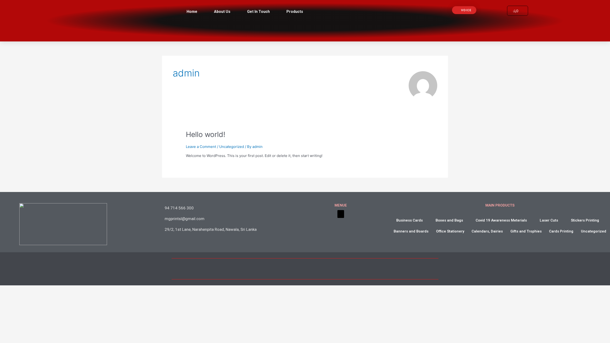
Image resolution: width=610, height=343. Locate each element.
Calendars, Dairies (487, 231)
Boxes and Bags (449, 220)
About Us (222, 11)
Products (294, 11)
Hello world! (205, 134)
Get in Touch (258, 11)
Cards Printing (561, 231)
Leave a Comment (201, 146)
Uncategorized (231, 146)
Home (192, 11)
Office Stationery (450, 231)
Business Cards (409, 220)
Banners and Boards (411, 231)
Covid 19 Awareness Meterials (501, 220)
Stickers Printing (585, 220)
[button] (464, 10)
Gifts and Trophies (526, 231)
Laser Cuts (549, 220)
